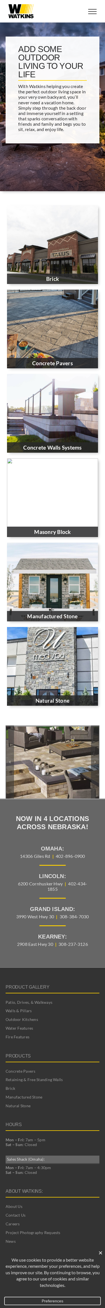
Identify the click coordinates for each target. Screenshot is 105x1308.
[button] (10, 762)
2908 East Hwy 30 (35, 944)
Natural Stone (18, 1105)
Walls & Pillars (19, 1010)
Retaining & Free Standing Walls (34, 1079)
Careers (13, 1223)
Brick (10, 1088)
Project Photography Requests (33, 1232)
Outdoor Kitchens (22, 1019)
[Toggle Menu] (92, 11)
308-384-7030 (74, 916)
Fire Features (17, 1036)
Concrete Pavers (21, 1071)
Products (18, 1056)
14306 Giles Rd (35, 856)
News (11, 1241)
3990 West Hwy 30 (35, 916)
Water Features (19, 1028)
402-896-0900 (70, 856)
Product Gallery (27, 987)
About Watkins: (24, 1191)
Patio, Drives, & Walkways (29, 1002)
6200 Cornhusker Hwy (40, 883)
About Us (14, 1206)
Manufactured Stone (24, 1097)
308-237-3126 (73, 944)
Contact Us (15, 1215)
